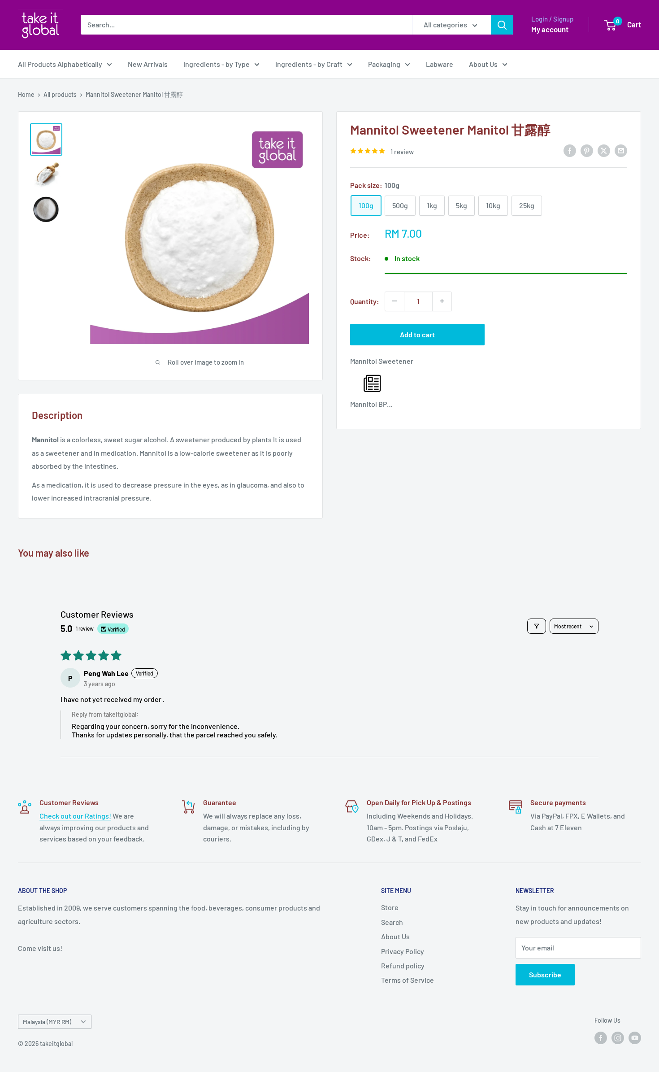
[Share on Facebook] (570, 150)
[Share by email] (621, 150)
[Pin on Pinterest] (587, 150)
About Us (483, 64)
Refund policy (403, 965)
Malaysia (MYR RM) (47, 1021)
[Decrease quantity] (394, 301)
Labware (439, 64)
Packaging (384, 64)
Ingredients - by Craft (309, 64)
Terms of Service (407, 980)
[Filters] (536, 626)
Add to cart (417, 334)
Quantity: (364, 300)
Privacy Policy (402, 951)
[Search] (502, 25)
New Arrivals (148, 64)
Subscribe (545, 974)
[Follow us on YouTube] (635, 1037)
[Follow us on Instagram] (617, 1037)
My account (549, 29)
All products (60, 94)
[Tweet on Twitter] (604, 150)
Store (390, 907)
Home (26, 94)
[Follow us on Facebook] (600, 1037)
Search (392, 922)
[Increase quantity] (442, 301)
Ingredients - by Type (216, 64)
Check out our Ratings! (75, 815)
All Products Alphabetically (60, 64)
